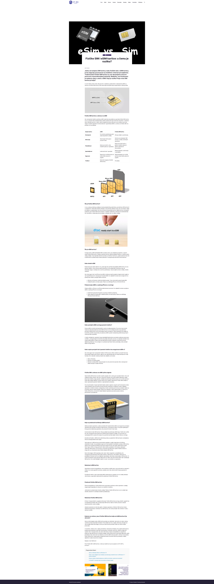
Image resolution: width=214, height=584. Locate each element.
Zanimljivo (134, 2)
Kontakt (135, 582)
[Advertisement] (107, 13)
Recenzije (119, 2)
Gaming (124, 2)
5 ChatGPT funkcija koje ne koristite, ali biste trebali (101, 560)
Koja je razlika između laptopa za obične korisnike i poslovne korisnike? (105, 558)
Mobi (105, 2)
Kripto (129, 2)
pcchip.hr (87, 545)
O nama (131, 582)
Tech (101, 2)
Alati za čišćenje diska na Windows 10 (98, 552)
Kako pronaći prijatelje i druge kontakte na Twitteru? (91, 571)
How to (109, 2)
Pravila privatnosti (141, 582)
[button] (144, 2)
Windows (140, 2)
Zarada (114, 2)
